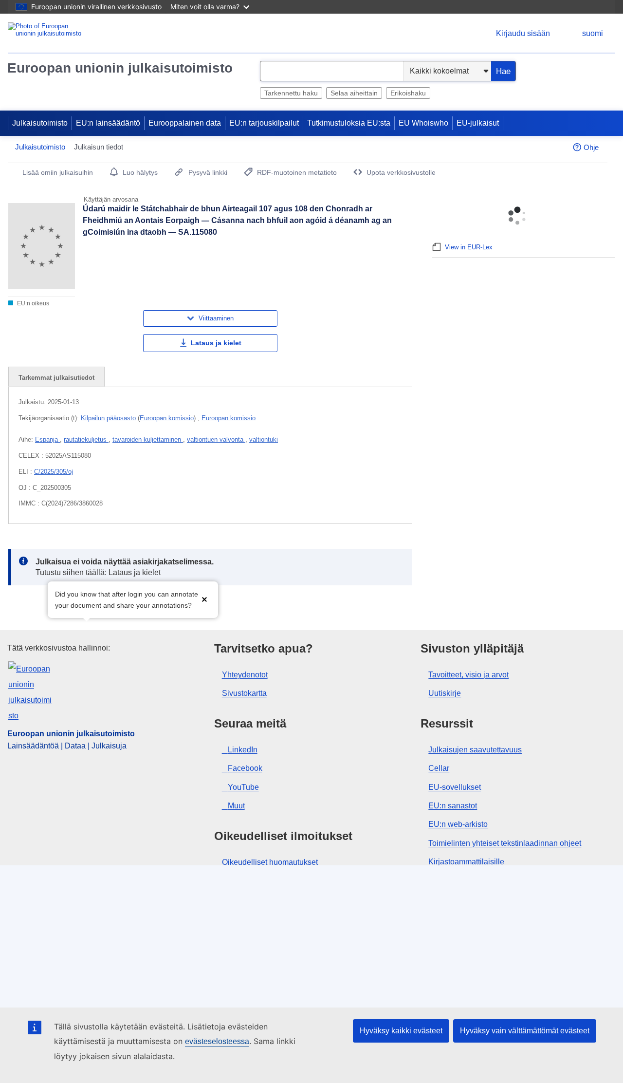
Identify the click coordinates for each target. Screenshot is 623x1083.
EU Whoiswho (423, 123)
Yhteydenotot (245, 675)
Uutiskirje (444, 693)
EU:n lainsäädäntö (108, 123)
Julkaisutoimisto (40, 123)
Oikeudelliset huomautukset (270, 862)
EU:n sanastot (452, 806)
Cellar (438, 768)
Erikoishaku (408, 93)
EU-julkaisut (478, 123)
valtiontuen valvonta (216, 439)
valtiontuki (263, 439)
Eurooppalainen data (184, 123)
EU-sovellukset (454, 787)
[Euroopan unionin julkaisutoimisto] (46, 33)
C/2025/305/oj (53, 471)
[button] (204, 599)
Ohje (591, 147)
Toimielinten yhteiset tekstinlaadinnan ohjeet (504, 843)
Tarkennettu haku (291, 93)
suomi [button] (592, 33)
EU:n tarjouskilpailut (264, 123)
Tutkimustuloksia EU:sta (348, 123)
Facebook (245, 768)
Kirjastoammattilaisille (466, 862)
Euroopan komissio (167, 418)
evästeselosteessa (217, 1041)
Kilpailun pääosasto (108, 418)
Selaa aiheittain (354, 93)
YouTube (243, 787)
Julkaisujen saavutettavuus (475, 750)
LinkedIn (242, 750)
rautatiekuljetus (86, 439)
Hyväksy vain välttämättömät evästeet (524, 1031)
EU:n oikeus (32, 303)
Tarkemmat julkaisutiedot (56, 377)
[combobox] (331, 71)
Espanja (47, 439)
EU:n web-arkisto (458, 824)
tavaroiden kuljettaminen (147, 439)
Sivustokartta (244, 693)
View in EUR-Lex (469, 247)
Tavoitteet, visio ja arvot (468, 675)
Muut (236, 806)
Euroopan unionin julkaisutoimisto (120, 67)
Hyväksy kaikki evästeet (401, 1031)
